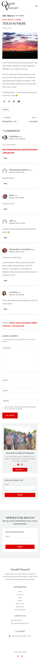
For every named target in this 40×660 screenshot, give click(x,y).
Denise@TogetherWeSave (19, 170)
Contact (20, 600)
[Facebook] (18, 656)
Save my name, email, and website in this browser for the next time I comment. (20, 408)
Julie (11, 221)
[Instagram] (22, 656)
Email (5, 391)
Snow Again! (33, 119)
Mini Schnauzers (20, 609)
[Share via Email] (19, 101)
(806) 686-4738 (18, 620)
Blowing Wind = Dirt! (9, 119)
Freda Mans (13, 136)
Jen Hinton (13, 292)
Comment (7, 348)
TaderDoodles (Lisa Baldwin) (20, 249)
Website (6, 401)
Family (4, 19)
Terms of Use (20, 606)
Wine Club (20, 594)
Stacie (11, 195)
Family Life (10, 19)
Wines (20, 591)
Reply (5, 158)
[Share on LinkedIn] (14, 101)
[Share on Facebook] (9, 101)
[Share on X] (4, 101)
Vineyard (18, 19)
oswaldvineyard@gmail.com (21, 623)
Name (5, 380)
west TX (5, 109)
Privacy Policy (20, 603)
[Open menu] (36, 6)
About (20, 597)
